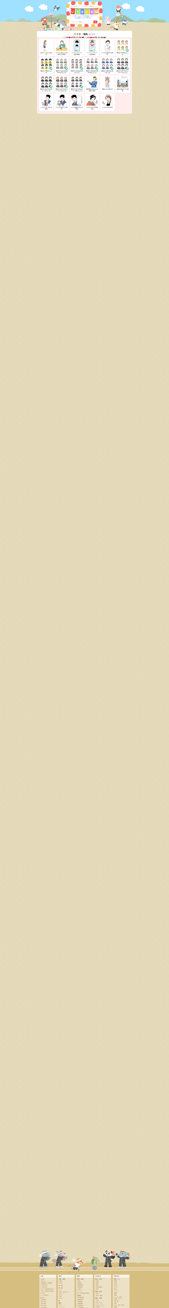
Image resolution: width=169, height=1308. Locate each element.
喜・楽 (61, 1285)
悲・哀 (61, 1288)
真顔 (61, 1281)
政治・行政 (98, 1279)
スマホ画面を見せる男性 (77, 108)
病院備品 (80, 1287)
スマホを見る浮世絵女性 (92, 108)
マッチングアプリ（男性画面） (77, 53)
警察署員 (80, 1299)
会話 (115, 1283)
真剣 (61, 1283)
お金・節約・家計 (119, 1305)
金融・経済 (98, 1291)
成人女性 (43, 1301)
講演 (97, 1285)
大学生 (43, 1293)
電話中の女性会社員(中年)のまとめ (62, 71)
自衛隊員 (80, 1305)
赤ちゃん (43, 1281)
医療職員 (80, 1285)
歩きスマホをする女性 (46, 53)
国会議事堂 (99, 1287)
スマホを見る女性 (107, 107)
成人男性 (43, 1299)
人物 (41, 1276)
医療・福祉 (80, 1279)
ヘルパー (80, 1291)
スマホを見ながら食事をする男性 (62, 53)
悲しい (61, 1294)
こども (42, 1279)
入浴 (115, 1287)
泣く (61, 1290)
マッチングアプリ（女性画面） (92, 53)
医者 (79, 1281)
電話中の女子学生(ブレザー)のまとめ (61, 90)
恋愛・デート (118, 1299)
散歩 (115, 1289)
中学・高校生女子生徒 (47, 1291)
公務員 (79, 1295)
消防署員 (80, 1303)
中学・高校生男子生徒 (47, 1289)
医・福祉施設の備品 (83, 1293)
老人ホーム (99, 1302)
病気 (115, 1295)
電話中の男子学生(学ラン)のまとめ (46, 90)
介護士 (80, 1289)
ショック (62, 1307)
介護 (97, 1300)
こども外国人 (45, 1295)
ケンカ (116, 1291)
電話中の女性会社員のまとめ (77, 71)
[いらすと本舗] (84, 11)
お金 (97, 1293)
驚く (61, 1305)
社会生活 (98, 1276)
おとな (42, 1297)
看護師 (80, 1283)
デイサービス (100, 1304)
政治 (97, 1289)
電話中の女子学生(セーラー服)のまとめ (77, 90)
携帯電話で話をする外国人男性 (92, 90)
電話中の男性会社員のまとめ (107, 71)
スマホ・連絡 (68, 29)
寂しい (61, 1298)
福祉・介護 (98, 1298)
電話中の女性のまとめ (123, 53)
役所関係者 (81, 1297)
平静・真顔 (62, 1279)
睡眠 (115, 1293)
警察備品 (80, 1301)
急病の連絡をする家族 (123, 90)
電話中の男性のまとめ (46, 71)
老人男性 (43, 1303)
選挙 (97, 1283)
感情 (60, 1276)
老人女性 (43, 1305)
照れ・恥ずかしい (64, 1292)
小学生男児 (44, 1285)
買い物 (116, 1301)
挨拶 (115, 1281)
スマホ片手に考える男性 (46, 108)
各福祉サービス (100, 1306)
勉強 (115, 1307)
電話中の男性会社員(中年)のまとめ (92, 71)
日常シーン (58, 29)
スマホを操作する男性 (107, 53)
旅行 (115, 1303)
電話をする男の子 (107, 89)
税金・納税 (99, 1295)
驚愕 (60, 1303)
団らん (116, 1285)
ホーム (40, 29)
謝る (61, 1296)
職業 (78, 1276)
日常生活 (48, 29)
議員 (97, 1281)
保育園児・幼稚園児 (46, 1283)
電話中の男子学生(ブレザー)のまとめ (122, 71)
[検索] (95, 22)
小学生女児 (44, 1287)
